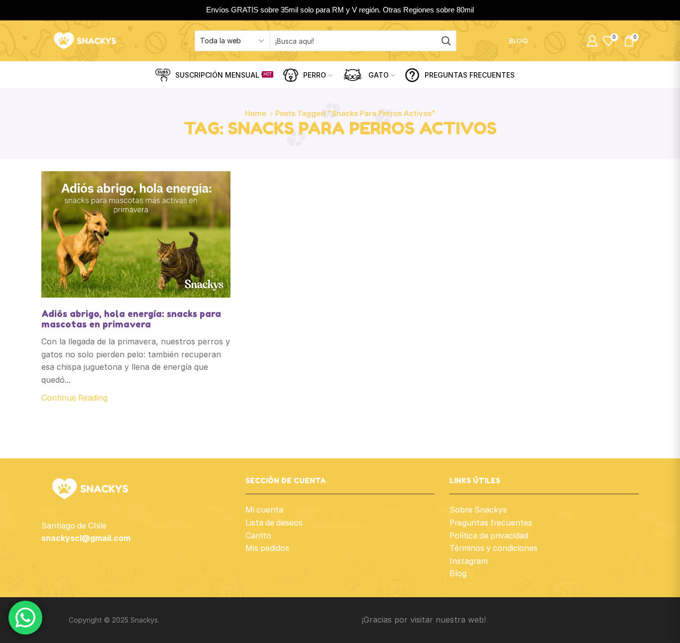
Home (255, 113)
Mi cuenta (264, 510)
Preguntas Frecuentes (470, 75)
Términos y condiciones (494, 548)
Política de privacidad (489, 535)
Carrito (258, 535)
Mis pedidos (267, 548)
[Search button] (446, 41)
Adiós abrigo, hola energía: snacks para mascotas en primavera (131, 319)
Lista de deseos (274, 523)
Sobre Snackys (478, 510)
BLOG (518, 41)
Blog (458, 573)
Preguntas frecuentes (491, 523)
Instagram (469, 561)
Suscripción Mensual (223, 75)
